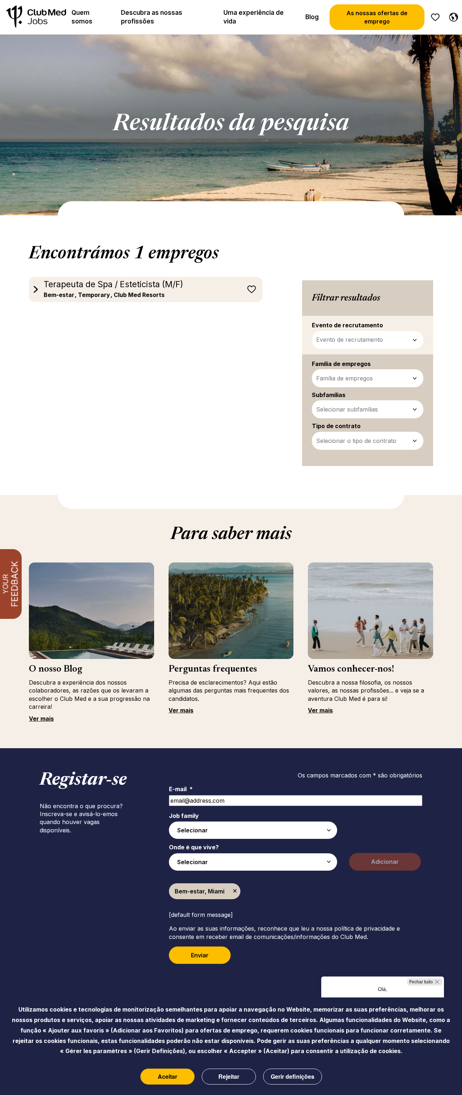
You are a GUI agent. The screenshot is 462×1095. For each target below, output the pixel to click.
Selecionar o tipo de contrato (356, 440)
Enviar (200, 955)
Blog (312, 17)
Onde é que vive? (194, 847)
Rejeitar (228, 1076)
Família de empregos (344, 378)
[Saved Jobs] (435, 17)
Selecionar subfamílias (347, 409)
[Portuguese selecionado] (452, 16)
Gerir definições (292, 1076)
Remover (235, 891)
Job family (184, 815)
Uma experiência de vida (253, 17)
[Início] (36, 17)
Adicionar (385, 861)
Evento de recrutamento (349, 339)
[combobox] (253, 830)
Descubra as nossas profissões (151, 17)
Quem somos (81, 17)
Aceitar (167, 1076)
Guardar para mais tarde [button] (251, 289)
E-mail (181, 789)
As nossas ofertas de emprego (376, 17)
